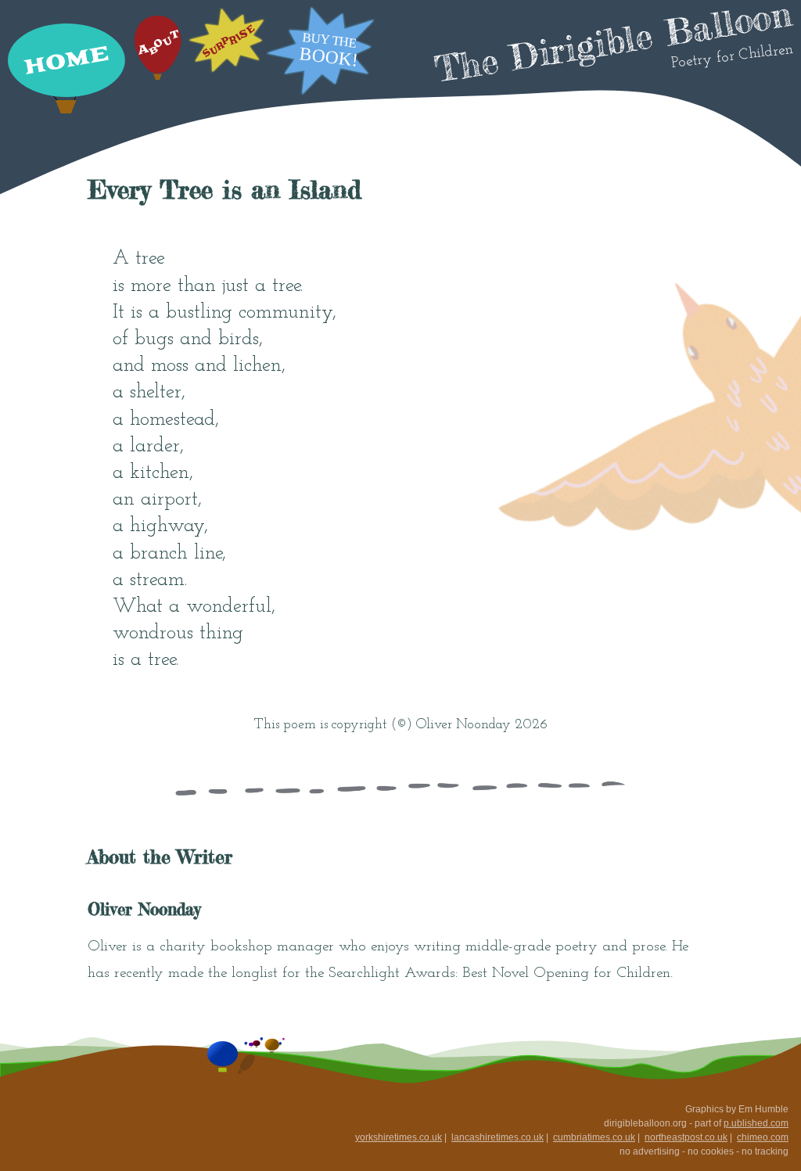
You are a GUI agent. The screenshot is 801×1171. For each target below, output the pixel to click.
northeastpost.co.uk (686, 1137)
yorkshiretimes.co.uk (398, 1137)
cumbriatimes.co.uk (594, 1137)
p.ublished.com (756, 1123)
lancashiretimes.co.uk (497, 1137)
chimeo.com (762, 1137)
